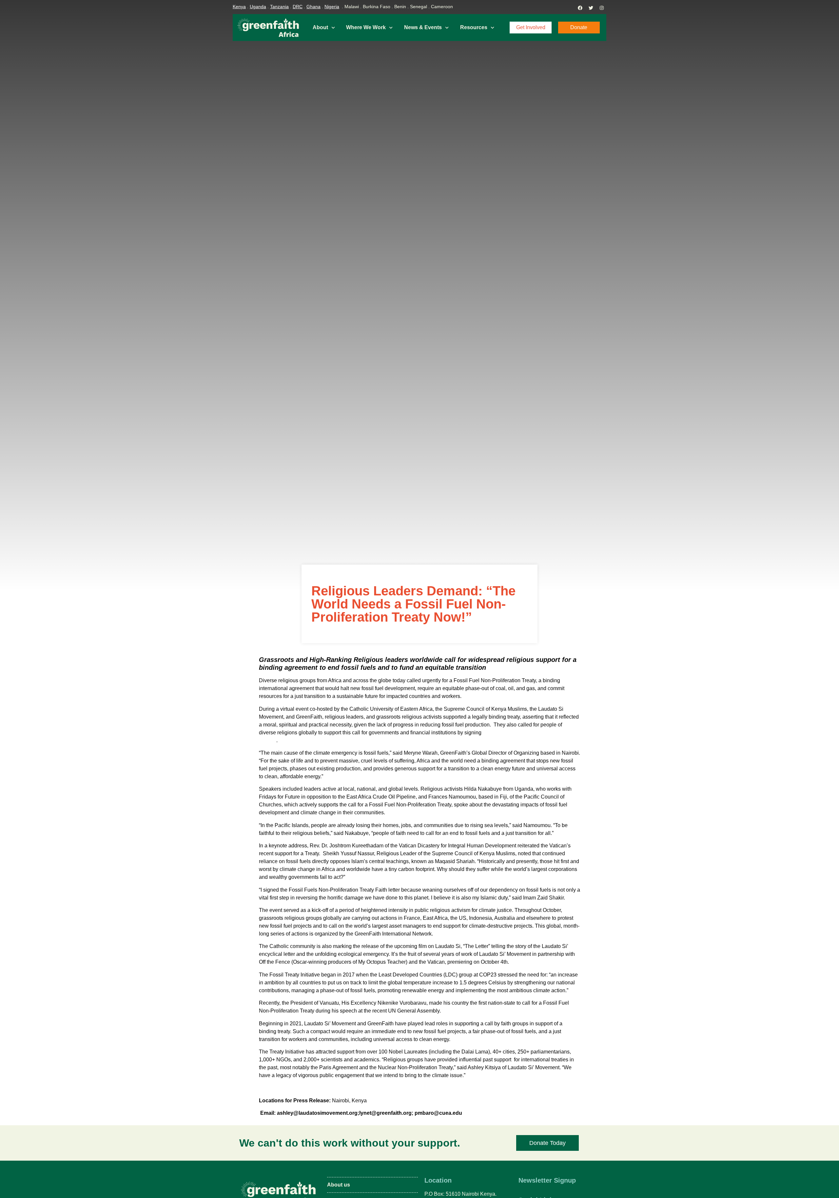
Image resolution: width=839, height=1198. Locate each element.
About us (338, 1185)
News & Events (423, 27)
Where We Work (366, 27)
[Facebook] (580, 7)
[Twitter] (590, 7)
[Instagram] (601, 7)
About (320, 27)
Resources (473, 27)
